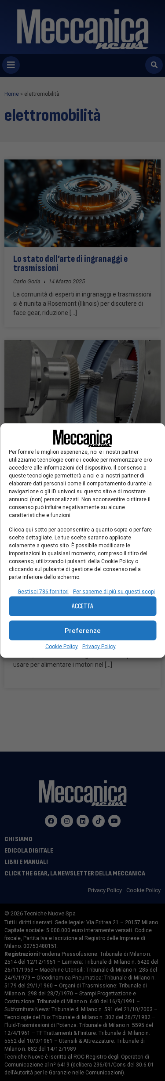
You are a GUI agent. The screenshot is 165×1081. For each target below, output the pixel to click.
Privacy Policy (99, 647)
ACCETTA (82, 606)
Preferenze (83, 630)
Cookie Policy (61, 647)
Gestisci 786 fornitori (43, 592)
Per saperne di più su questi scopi (114, 592)
